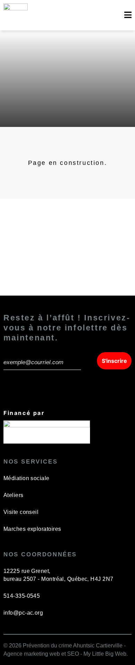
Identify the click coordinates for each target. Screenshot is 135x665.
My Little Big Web (104, 654)
